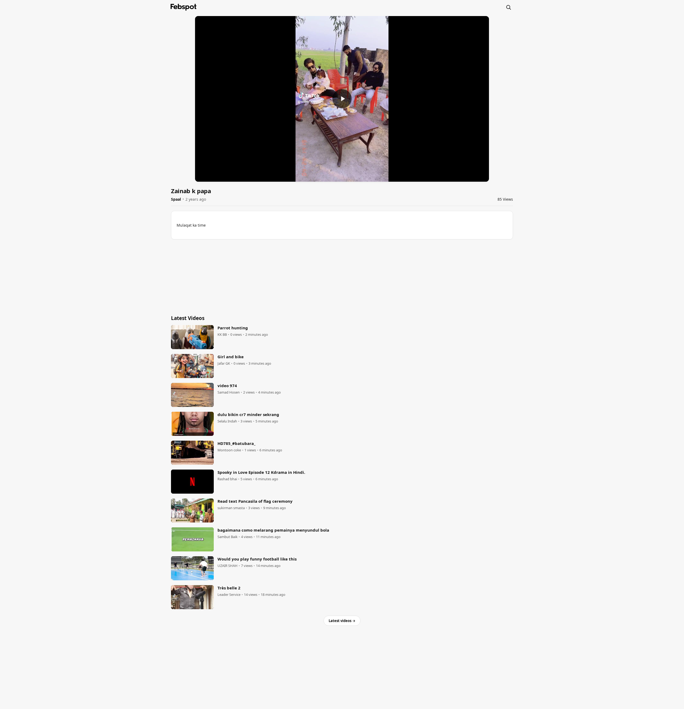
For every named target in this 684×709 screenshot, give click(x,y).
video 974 (227, 385)
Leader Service (228, 594)
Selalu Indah (227, 421)
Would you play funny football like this (257, 559)
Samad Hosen (228, 392)
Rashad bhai (227, 479)
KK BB (222, 334)
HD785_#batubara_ (236, 443)
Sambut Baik (227, 537)
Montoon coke (229, 450)
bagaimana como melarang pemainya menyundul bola (273, 530)
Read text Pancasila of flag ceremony (255, 501)
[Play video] (342, 98)
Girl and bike (230, 356)
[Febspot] (183, 7)
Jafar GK (223, 363)
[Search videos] (508, 7)
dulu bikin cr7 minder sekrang (248, 414)
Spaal (176, 199)
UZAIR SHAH (227, 565)
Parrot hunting (232, 327)
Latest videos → (342, 620)
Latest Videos (187, 318)
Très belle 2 (228, 587)
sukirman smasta (231, 508)
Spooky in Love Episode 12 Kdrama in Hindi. (261, 472)
